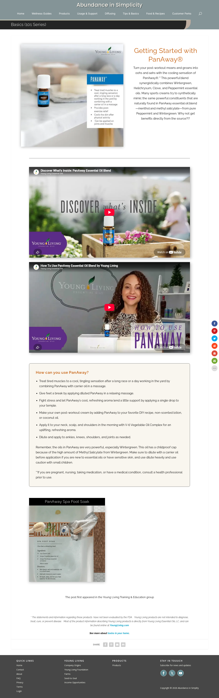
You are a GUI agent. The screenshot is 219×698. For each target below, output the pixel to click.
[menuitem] (21, 13)
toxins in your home (118, 633)
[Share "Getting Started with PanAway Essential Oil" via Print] (123, 645)
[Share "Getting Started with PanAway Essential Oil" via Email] (117, 645)
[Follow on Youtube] (180, 673)
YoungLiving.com (119, 625)
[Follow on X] (172, 673)
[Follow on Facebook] (163, 673)
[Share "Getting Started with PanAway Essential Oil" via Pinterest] (111, 645)
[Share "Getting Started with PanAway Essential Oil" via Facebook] (105, 645)
